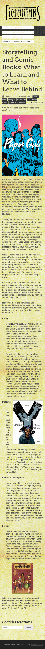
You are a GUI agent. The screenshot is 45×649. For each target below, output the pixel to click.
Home (18, 27)
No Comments (38, 102)
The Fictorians (18, 32)
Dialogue (11, 99)
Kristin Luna (25, 96)
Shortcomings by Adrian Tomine (21, 376)
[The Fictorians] (22, 20)
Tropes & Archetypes (17, 102)
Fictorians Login (37, 645)
